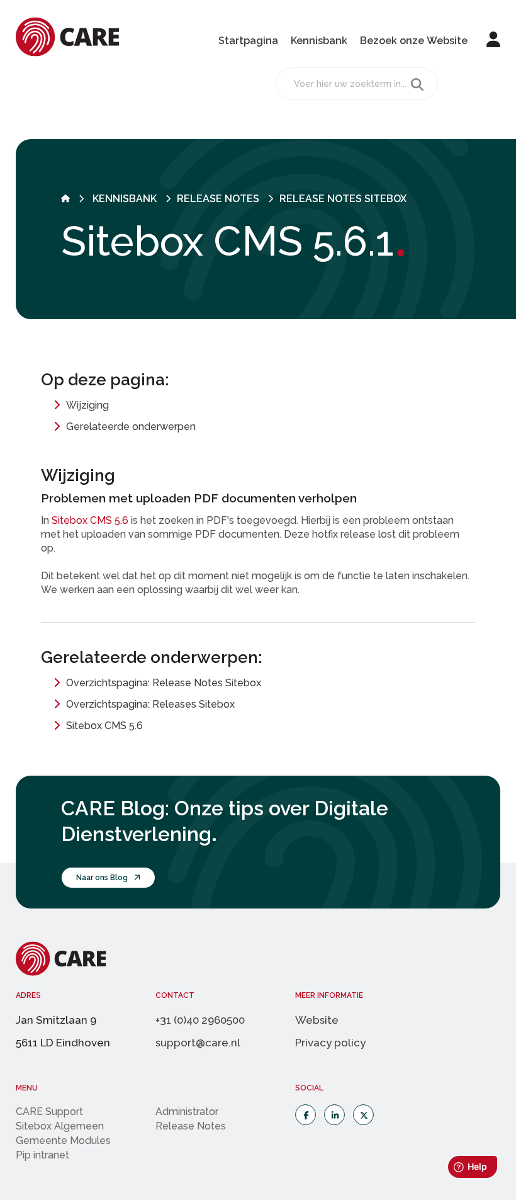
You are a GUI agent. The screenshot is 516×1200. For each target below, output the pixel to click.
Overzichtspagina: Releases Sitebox (150, 704)
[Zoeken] (417, 83)
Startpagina (248, 41)
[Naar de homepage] (65, 199)
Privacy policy (330, 1042)
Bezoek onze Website (414, 41)
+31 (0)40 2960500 (200, 1020)
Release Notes (190, 1126)
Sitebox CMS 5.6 (90, 520)
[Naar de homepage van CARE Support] (67, 53)
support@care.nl (197, 1042)
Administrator (186, 1112)
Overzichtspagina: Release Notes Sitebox (163, 683)
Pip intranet (42, 1155)
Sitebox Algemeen (60, 1126)
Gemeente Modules (63, 1140)
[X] (363, 1114)
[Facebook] (305, 1114)
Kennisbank (319, 41)
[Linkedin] (334, 1114)
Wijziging (87, 405)
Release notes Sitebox (343, 199)
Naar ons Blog (102, 877)
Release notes (218, 199)
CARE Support (49, 1112)
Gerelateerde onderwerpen (131, 427)
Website (317, 1020)
